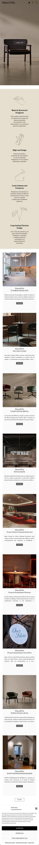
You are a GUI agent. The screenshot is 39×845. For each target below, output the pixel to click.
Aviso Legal (31, 842)
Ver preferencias (19, 838)
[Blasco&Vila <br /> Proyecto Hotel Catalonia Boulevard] (19, 511)
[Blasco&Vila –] (8, 2)
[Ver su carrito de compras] (29, 2)
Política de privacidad (21, 842)
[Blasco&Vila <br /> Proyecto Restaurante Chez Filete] (19, 632)
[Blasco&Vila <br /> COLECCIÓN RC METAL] (19, 390)
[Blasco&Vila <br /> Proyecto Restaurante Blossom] (19, 571)
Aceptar (19, 828)
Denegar (19, 833)
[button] (36, 808)
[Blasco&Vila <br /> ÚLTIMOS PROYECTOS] (19, 269)
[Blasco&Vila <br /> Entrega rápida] (19, 450)
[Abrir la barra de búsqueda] (33, 2)
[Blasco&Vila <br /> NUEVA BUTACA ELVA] (19, 692)
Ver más (19, 799)
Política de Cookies (10, 842)
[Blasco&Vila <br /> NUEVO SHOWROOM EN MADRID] (19, 752)
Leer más (19, 303)
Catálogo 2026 (19, 42)
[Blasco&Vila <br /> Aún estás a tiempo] (19, 330)
